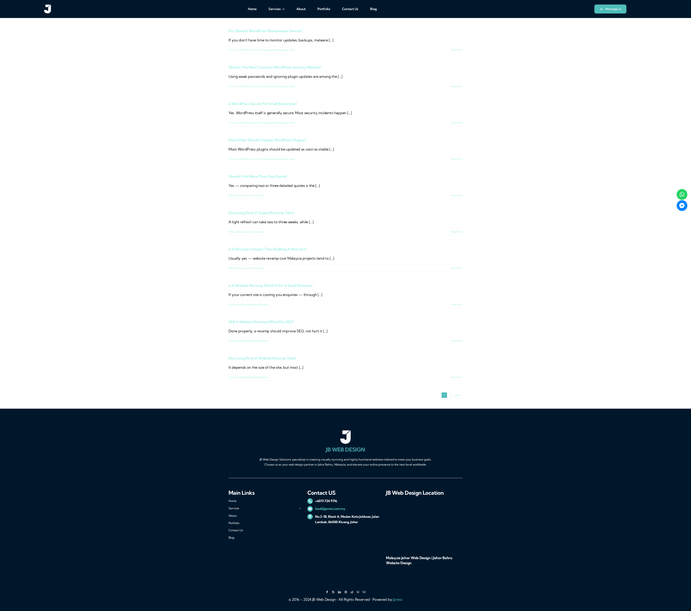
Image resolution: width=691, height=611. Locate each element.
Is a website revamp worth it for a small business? (271, 285)
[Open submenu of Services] (299, 507)
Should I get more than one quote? (258, 176)
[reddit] (352, 592)
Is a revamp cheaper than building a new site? (268, 249)
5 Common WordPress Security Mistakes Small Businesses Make (262, 49)
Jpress (397, 599)
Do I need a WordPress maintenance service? (265, 31)
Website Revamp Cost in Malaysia (246, 195)
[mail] (364, 592)
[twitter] (333, 592)
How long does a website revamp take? (262, 358)
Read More (456, 49)
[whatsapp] (358, 592)
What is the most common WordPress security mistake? (275, 67)
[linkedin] (339, 592)
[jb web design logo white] (47, 6)
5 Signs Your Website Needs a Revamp (248, 304)
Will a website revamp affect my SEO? (261, 322)
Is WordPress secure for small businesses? (263, 103)
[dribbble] (345, 592)
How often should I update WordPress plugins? (267, 140)
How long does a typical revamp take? (261, 212)
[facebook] (327, 592)
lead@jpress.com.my (330, 509)
